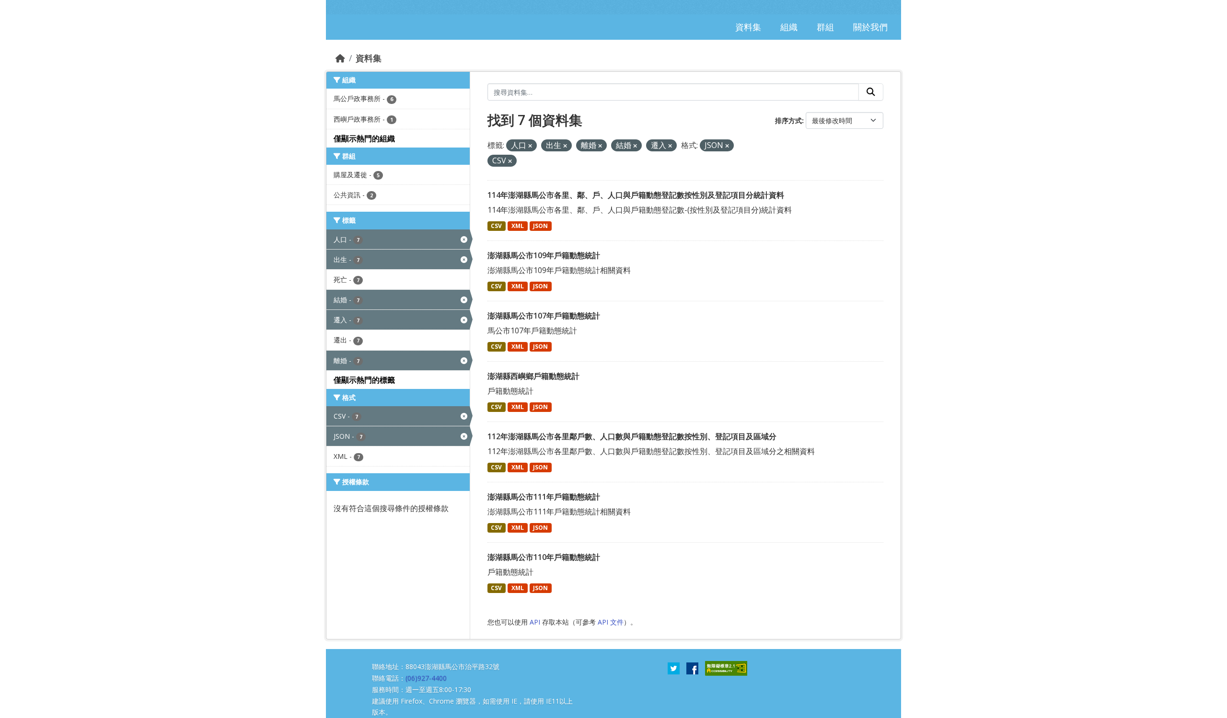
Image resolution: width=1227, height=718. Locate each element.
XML (517, 226)
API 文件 (611, 622)
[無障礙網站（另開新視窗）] (726, 667)
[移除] (530, 145)
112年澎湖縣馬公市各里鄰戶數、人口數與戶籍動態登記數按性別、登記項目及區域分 (631, 436)
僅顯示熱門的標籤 (364, 380)
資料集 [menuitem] (748, 27)
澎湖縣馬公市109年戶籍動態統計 (543, 255)
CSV (496, 226)
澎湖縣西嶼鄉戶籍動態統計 (533, 376)
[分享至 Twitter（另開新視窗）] (673, 667)
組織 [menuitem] (789, 27)
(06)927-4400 (426, 678)
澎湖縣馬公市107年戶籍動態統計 (543, 315)
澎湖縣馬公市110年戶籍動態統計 (543, 557)
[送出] (870, 92)
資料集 (369, 58)
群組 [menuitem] (825, 27)
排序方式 (788, 120)
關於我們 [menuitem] (870, 27)
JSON (540, 226)
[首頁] (340, 58)
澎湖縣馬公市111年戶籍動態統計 (543, 496)
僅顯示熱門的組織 (364, 138)
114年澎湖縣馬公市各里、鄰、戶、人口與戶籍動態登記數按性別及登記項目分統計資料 (635, 195)
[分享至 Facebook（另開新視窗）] (692, 667)
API (535, 622)
